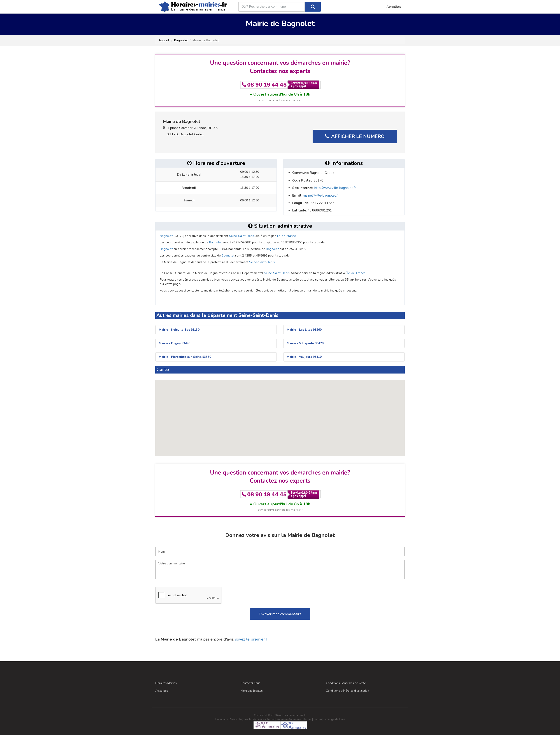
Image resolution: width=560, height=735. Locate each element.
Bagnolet (181, 40)
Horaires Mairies (166, 683)
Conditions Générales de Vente (346, 683)
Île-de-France (286, 236)
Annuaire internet (264, 719)
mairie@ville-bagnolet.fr (321, 195)
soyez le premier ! (251, 639)
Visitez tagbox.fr (240, 719)
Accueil (164, 40)
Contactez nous (250, 683)
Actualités (161, 691)
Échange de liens (334, 719)
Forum (317, 719)
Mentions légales (252, 691)
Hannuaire (221, 719)
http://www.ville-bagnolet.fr (335, 188)
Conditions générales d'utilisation (347, 691)
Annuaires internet (300, 719)
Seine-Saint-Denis (242, 236)
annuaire (282, 719)
